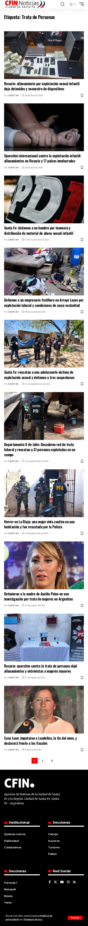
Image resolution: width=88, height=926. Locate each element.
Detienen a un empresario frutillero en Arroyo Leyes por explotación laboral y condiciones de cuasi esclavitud (43, 302)
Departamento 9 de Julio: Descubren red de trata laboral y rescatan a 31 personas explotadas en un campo (39, 449)
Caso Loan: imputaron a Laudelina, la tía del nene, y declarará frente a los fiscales (40, 740)
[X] (55, 882)
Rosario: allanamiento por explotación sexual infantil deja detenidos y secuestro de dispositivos (41, 86)
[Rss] (74, 882)
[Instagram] (68, 882)
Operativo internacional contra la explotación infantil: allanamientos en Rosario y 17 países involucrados (42, 158)
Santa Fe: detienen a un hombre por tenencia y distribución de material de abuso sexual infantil (38, 230)
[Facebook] (49, 882)
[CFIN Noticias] (24, 4)
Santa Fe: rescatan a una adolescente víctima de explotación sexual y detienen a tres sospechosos (39, 374)
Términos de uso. (33, 919)
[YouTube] (62, 882)
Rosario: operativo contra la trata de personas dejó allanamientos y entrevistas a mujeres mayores (40, 668)
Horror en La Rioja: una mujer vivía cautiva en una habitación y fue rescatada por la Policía (39, 524)
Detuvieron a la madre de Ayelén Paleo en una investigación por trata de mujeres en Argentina (38, 596)
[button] (75, 918)
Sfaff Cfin (13, 95)
